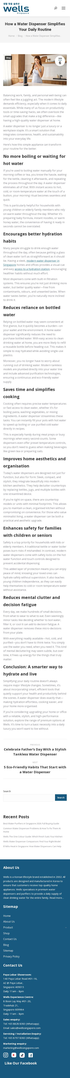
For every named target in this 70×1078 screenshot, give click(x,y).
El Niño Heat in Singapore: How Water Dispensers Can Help (32, 846)
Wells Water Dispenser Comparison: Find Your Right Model (32, 841)
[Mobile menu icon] (63, 8)
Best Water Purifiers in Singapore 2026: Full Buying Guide (31, 823)
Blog (8, 58)
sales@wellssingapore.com (25, 1028)
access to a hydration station (32, 269)
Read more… (56, 897)
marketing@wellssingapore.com (21, 1047)
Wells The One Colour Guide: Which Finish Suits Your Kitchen (33, 836)
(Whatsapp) (32, 1023)
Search (7, 791)
